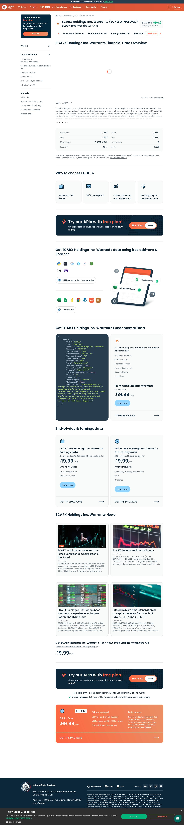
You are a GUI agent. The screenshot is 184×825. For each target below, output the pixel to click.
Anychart (160, 98)
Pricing (24, 46)
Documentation (29, 54)
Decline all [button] (162, 816)
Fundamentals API (28, 72)
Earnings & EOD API (120, 33)
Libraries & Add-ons (73, 33)
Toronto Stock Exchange (31, 105)
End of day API (27, 76)
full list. (148, 727)
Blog (122, 786)
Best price (153, 33)
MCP (44, 7)
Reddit (111, 786)
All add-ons (68, 309)
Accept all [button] (134, 816)
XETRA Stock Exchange (30, 109)
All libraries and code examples (78, 280)
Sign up (177, 7)
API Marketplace (59, 7)
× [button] (181, 811)
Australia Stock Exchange (32, 101)
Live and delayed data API (32, 81)
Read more (113, 816)
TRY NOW (35, 34)
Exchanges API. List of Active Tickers (29, 60)
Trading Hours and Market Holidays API (36, 67)
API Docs (22, 7)
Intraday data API (28, 85)
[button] (61, 818)
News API (138, 33)
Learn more (108, 2)
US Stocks (25, 97)
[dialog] (92, 816)
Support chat (96, 786)
